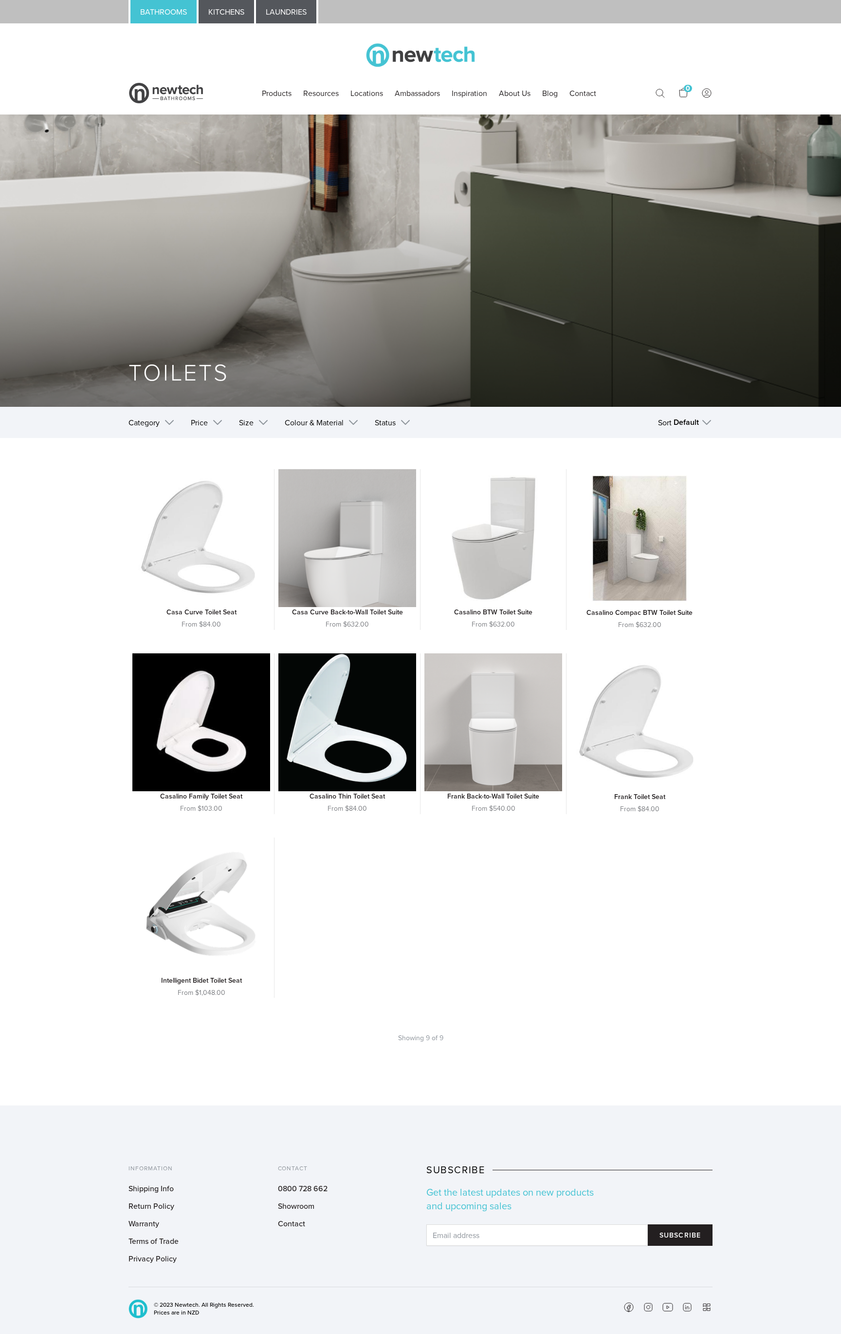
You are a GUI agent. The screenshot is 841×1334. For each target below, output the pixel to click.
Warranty (143, 1223)
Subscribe (680, 1235)
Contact (291, 1223)
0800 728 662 (303, 1188)
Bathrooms (163, 11)
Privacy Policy (152, 1258)
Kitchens (226, 11)
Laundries (286, 11)
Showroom (296, 1206)
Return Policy (151, 1206)
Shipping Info (151, 1188)
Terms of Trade (153, 1241)
